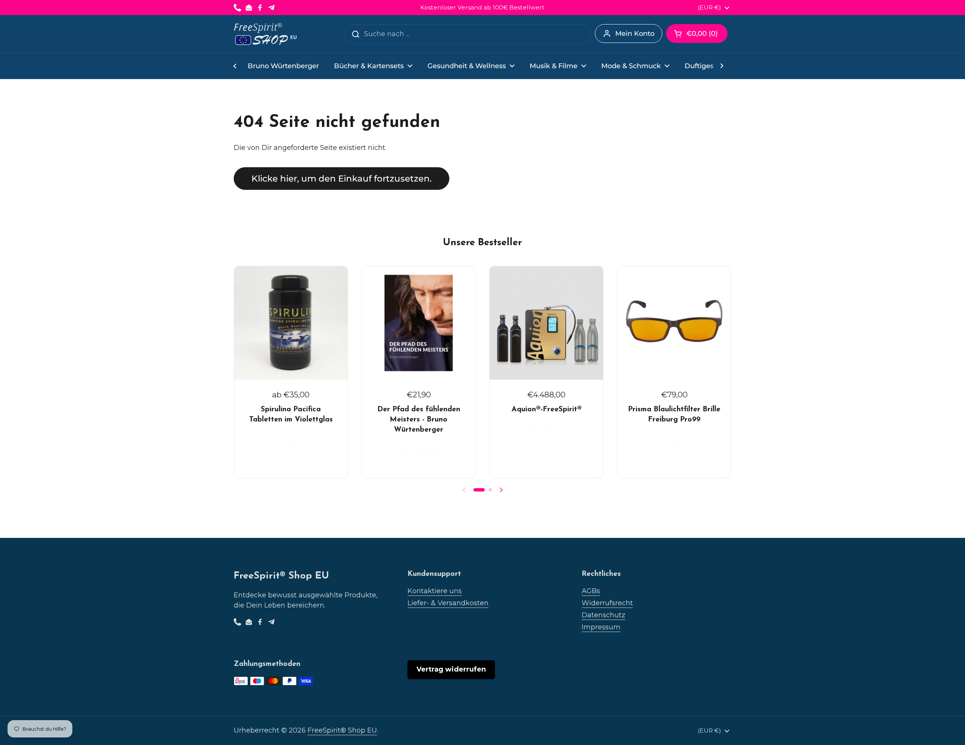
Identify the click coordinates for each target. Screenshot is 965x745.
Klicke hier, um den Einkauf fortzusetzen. (341, 178)
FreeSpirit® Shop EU (342, 730)
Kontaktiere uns (434, 591)
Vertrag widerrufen (451, 669)
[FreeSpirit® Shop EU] (266, 34)
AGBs (591, 591)
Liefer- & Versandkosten (448, 603)
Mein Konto (634, 33)
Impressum (601, 627)
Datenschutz (603, 615)
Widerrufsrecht (607, 603)
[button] (697, 33)
